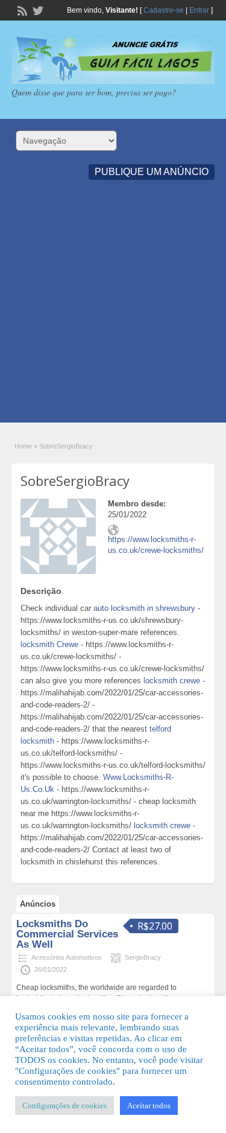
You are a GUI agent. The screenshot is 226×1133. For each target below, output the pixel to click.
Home (23, 446)
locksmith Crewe (49, 644)
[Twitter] (37, 9)
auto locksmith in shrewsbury (144, 608)
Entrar (199, 10)
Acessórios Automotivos (66, 957)
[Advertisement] (113, 309)
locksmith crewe (171, 680)
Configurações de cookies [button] (64, 1105)
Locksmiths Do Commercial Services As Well (67, 934)
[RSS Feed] (21, 9)
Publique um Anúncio (152, 172)
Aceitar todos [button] (149, 1105)
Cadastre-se (163, 10)
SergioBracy (143, 957)
